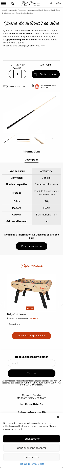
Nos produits (12, 10)
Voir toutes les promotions (31, 335)
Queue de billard (49, 10)
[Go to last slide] (2, 304)
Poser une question (31, 246)
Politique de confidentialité (31, 464)
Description (31, 159)
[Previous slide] (48, 139)
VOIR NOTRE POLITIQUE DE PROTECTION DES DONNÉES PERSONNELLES (40, 384)
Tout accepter (31, 438)
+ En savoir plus (13, 324)
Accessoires (22, 10)
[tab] (31, 160)
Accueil (4, 10)
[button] (58, 416)
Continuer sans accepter (31, 447)
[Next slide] (52, 139)
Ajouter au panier (48, 74)
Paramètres (32, 457)
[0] (57, 4)
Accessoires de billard (35, 10)
